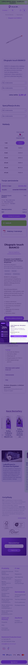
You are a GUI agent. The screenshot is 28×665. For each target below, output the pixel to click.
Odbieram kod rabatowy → (19, 336)
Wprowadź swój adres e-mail (14, 332)
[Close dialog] (27, 322)
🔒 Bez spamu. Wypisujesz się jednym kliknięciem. (18, 338)
